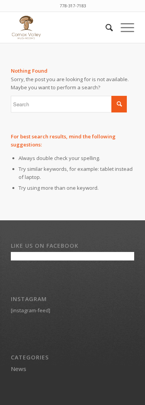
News (18, 369)
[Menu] (123, 27)
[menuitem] (105, 27)
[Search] (105, 27)
